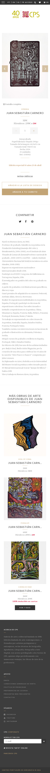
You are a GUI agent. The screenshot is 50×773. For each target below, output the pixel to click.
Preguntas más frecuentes (17, 694)
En (14, 2)
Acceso (29, 2)
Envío (6, 680)
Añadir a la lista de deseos (25, 185)
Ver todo (25, 608)
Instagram (11, 721)
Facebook (11, 714)
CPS (11, 732)
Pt (9, 2)
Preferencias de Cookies (16, 690)
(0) (47, 2)
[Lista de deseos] (40, 2)
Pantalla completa (13, 104)
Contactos (9, 697)
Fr (23, 2)
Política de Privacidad (15, 687)
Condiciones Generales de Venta (20, 684)
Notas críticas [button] (25, 176)
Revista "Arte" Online (16, 748)
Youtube (10, 718)
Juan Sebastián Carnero (25, 112)
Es (19, 2)
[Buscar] (35, 2)
